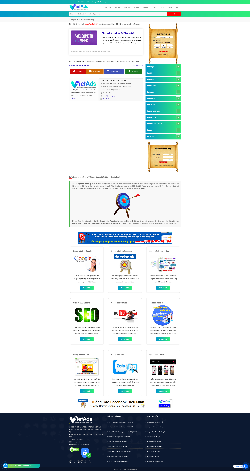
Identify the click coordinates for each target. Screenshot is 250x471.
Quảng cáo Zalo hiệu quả (153, 456)
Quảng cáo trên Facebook (121, 251)
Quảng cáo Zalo (117, 354)
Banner (136, 7)
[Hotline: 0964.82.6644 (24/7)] (5, 465)
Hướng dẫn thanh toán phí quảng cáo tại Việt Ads (120, 427)
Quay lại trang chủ (137, 65)
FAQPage (73, 98)
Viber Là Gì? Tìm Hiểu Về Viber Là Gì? (118, 33)
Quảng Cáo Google (155, 124)
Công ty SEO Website (81, 303)
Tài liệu (151, 136)
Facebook (127, 7)
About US (108, 7)
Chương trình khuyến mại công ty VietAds (118, 461)
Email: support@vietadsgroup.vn (98, 2)
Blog (177, 7)
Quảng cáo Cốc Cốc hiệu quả (154, 451)
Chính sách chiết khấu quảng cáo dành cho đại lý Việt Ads (122, 432)
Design (162, 7)
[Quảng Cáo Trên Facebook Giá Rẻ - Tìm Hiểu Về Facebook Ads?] (125, 263)
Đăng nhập (105, 51)
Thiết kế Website (156, 303)
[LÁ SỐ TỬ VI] (163, 43)
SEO (154, 7)
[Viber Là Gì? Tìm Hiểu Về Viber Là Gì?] (84, 37)
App (150, 130)
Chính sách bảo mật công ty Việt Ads (117, 446)
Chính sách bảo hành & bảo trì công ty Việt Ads (120, 451)
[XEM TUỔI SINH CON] (163, 156)
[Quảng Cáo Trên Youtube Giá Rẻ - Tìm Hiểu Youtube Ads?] (125, 315)
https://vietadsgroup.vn (109, 99)
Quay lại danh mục (80, 65)
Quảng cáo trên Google (82, 251)
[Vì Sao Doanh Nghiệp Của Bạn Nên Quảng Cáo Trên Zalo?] (125, 367)
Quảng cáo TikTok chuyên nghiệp (155, 461)
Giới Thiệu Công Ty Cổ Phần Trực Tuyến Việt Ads (120, 422)
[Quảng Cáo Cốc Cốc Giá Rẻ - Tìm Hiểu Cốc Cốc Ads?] (87, 367)
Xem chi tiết (87, 287)
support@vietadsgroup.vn (110, 96)
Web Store (152, 105)
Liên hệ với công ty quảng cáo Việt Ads (118, 456)
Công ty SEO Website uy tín (153, 436)
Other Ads (146, 7)
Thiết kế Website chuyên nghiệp (154, 446)
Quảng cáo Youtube (119, 303)
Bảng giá (152, 98)
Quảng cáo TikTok (156, 354)
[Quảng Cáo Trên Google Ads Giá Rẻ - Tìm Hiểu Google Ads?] (87, 263)
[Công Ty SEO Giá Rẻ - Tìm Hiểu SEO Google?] (87, 315)
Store (170, 7)
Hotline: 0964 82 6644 (79, 2)
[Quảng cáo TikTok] (163, 367)
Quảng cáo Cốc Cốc (81, 354)
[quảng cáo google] (125, 238)
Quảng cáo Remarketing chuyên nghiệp (156, 432)
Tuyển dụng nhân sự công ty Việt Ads (117, 441)
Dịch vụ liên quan (154, 111)
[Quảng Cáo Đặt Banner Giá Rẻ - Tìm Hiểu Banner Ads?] (163, 263)
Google (117, 7)
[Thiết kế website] (163, 315)
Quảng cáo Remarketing (159, 251)
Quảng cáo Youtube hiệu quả (154, 441)
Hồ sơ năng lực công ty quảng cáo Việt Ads (119, 436)
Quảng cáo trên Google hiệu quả (155, 422)
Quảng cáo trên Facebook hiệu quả (155, 427)
